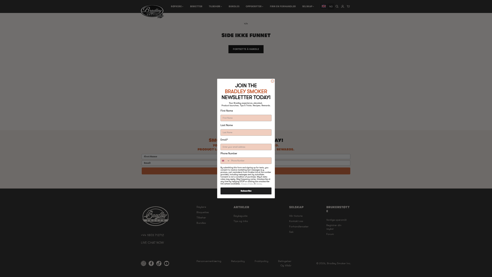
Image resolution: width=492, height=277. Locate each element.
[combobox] (225, 161)
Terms (259, 184)
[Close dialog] (272, 81)
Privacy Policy (247, 184)
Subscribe (246, 191)
